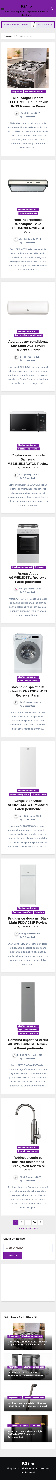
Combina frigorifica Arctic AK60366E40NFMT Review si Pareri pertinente (28, 1044)
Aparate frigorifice (19, 794)
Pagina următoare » (28, 1228)
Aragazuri (17, 91)
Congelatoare (39, 794)
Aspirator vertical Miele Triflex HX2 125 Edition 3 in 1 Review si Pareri (27, 1405)
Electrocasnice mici (34, 1367)
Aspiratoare (15, 1367)
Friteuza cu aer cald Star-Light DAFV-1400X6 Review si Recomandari (25, 1434)
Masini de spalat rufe (28, 681)
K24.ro (26, 6)
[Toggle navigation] (2, 9)
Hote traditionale (28, 213)
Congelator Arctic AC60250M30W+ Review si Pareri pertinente (28, 805)
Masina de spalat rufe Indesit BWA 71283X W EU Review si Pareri (28, 691)
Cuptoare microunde (28, 449)
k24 (21, 113)
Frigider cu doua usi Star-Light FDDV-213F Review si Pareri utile (28, 923)
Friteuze (36, 1426)
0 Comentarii (29, 117)
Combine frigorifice (28, 1033)
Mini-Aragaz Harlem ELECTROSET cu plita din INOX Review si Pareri (28, 102)
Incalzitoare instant (28, 1151)
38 (34, 1222)
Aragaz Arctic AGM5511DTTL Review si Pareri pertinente (28, 578)
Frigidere (39, 912)
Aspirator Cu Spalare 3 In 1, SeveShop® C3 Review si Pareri (25, 1374)
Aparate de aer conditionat (28, 335)
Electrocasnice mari (35, 91)
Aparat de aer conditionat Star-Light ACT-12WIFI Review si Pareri (28, 346)
